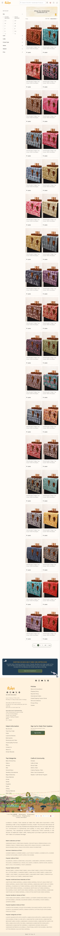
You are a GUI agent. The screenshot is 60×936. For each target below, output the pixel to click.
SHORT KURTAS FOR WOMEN (26, 855)
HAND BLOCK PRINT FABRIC (36, 872)
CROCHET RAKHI (33, 843)
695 (45, 645)
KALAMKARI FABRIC (24, 874)
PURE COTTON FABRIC (46, 870)
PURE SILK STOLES (11, 911)
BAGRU (50, 862)
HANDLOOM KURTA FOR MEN (17, 923)
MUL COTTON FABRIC (11, 872)
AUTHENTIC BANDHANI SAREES (39, 897)
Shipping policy (26, 816)
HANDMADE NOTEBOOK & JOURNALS (16, 927)
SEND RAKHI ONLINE (22, 843)
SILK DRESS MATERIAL (40, 890)
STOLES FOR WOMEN (24, 907)
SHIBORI (35, 862)
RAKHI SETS (28, 845)
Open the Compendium (30, 671)
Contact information (21, 817)
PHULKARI (8, 862)
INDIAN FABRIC (10, 870)
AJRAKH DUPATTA (29, 909)
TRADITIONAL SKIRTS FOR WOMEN (36, 927)
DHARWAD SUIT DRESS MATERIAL (21, 886)
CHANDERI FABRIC (23, 872)
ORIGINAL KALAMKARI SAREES (24, 899)
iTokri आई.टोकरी (13, 814)
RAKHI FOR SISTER (24, 847)
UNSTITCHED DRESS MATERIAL (14, 882)
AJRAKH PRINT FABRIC (21, 870)
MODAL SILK (25, 862)
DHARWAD (49, 860)
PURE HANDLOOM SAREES (13, 897)
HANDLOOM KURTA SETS (34, 917)
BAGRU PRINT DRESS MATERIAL (24, 884)
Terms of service (16, 816)
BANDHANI (21, 860)
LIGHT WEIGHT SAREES (33, 853)
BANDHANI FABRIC (28, 876)
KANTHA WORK (43, 862)
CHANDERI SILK (16, 862)
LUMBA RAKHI (45, 845)
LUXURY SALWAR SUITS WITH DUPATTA (16, 917)
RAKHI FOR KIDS (36, 845)
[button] (2, 2)
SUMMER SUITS (44, 853)
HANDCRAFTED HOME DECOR (34, 919)
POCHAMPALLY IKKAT (19, 864)
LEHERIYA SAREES (10, 901)
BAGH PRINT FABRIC (33, 870)
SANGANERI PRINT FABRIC (37, 874)
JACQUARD (28, 860)
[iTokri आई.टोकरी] (7, 2)
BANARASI (28, 864)
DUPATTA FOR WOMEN (12, 907)
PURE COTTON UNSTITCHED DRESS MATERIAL (38, 892)
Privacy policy (30, 814)
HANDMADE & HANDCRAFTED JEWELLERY (37, 923)
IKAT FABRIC (14, 874)
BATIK (30, 862)
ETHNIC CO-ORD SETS (19, 919)
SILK (11, 864)
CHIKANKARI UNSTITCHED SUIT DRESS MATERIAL (36, 888)
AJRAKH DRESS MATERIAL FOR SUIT (32, 882)
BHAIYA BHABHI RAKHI (12, 847)
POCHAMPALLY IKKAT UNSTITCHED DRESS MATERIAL (20, 890)
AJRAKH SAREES (25, 897)
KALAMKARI (9, 860)
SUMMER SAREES (21, 853)
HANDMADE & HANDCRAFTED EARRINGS (16, 925)
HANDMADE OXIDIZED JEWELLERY (38, 925)
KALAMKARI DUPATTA (17, 909)
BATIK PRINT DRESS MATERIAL (39, 886)
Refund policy (22, 814)
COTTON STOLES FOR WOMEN (43, 909)
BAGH (7, 864)
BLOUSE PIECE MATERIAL (23, 929)
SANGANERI (35, 860)
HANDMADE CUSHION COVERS (29, 921)
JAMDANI (42, 860)
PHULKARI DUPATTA (37, 907)
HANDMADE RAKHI (11, 843)
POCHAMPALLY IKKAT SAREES (41, 899)
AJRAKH (15, 860)
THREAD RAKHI (20, 845)
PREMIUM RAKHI (43, 843)
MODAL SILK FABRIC (16, 876)
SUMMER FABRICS (11, 853)
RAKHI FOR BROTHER (35, 847)
